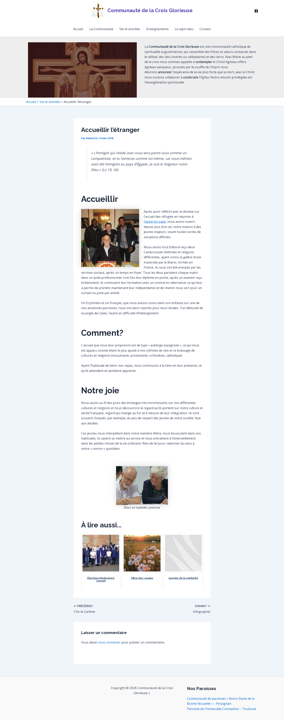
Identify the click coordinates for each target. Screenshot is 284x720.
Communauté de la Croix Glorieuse (150, 10)
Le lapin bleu (184, 29)
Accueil (78, 29)
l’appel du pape (155, 221)
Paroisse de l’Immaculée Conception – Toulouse (221, 709)
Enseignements (157, 29)
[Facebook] (256, 11)
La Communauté (101, 29)
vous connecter (109, 642)
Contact (205, 29)
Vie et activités (129, 29)
